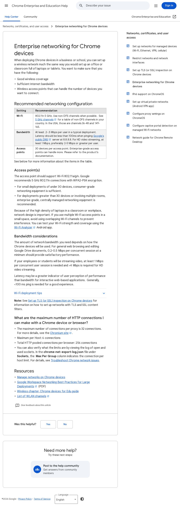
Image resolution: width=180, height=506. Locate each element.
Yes (48, 424)
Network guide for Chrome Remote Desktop (153, 139)
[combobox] (118, 6)
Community (30, 16)
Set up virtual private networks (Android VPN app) (150, 104)
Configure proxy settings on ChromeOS (149, 116)
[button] (6, 5)
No (65, 424)
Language (63, 494)
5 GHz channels (44, 119)
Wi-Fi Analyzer (23, 227)
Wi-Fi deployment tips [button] (28, 293)
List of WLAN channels (31, 396)
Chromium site (59, 333)
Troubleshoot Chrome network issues (75, 360)
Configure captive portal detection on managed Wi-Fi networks (155, 128)
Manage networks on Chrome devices (41, 377)
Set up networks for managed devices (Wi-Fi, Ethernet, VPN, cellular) (155, 48)
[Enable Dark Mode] (82, 499)
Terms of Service (42, 499)
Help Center (11, 16)
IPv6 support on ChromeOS (148, 94)
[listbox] (66, 499)
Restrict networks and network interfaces (150, 60)
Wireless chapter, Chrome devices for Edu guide (48, 391)
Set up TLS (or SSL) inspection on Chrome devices (60, 301)
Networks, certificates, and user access (148, 35)
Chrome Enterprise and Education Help (40, 6)
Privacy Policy (25, 499)
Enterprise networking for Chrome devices (153, 84)
